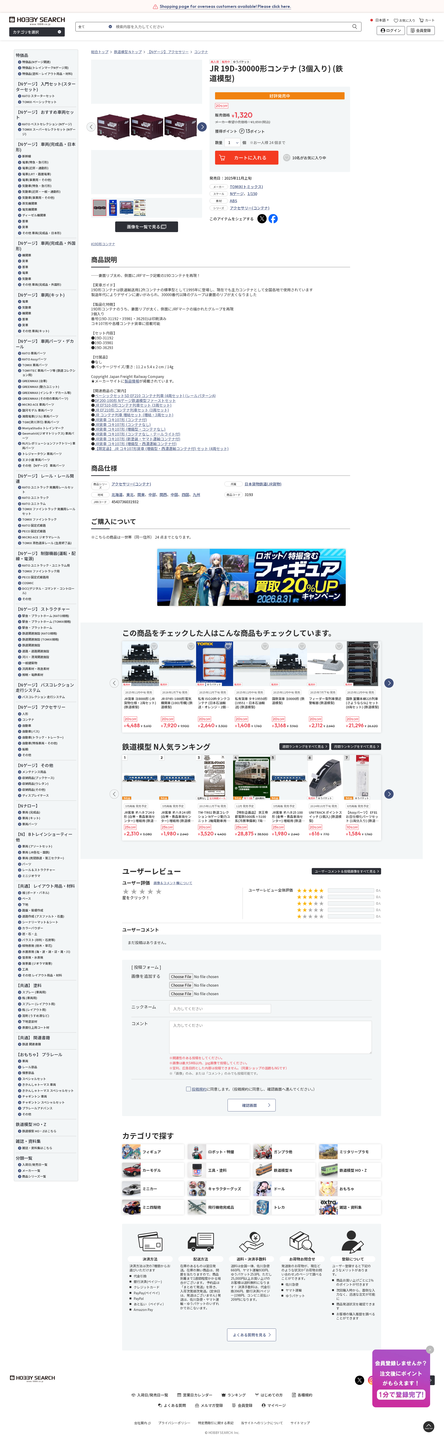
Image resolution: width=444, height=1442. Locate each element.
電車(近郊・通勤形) (35, 168)
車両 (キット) (31, 818)
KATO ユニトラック (35, 497)
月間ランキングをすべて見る (355, 746)
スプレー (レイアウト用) (38, 1004)
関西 (163, 494)
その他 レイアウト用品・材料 (42, 975)
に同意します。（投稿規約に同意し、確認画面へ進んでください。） (254, 1089)
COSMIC (28, 583)
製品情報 (131, 381)
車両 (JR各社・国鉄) (36, 852)
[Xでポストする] (262, 218)
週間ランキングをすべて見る (303, 746)
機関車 (26, 255)
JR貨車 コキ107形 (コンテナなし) (123, 424)
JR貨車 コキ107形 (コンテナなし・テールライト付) (137, 434)
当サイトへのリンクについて (262, 1423)
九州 (196, 494)
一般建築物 (29, 663)
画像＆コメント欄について (173, 883)
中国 (174, 494)
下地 (25, 904)
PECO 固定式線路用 (35, 577)
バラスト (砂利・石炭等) (38, 940)
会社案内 (140, 1423)
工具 (25, 969)
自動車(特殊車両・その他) (40, 743)
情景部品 (28, 1073)
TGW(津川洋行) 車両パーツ (40, 422)
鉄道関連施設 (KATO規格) (39, 633)
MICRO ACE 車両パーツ (38, 404)
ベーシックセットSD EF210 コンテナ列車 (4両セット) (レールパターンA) (155, 395)
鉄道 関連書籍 (31, 1044)
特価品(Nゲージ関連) (36, 62)
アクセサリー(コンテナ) (249, 208)
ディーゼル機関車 (34, 215)
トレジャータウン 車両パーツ (42, 453)
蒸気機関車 (29, 203)
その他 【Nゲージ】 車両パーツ (43, 465)
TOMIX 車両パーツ (35, 365)
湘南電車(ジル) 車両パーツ (40, 416)
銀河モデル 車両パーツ (37, 410)
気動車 (26, 278)
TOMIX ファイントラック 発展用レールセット (48, 511)
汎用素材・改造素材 (35, 668)
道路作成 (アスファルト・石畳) (43, 916)
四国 (185, 494)
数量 (218, 142)
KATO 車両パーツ (34, 353)
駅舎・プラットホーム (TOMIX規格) (46, 621)
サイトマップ (300, 1423)
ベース (26, 898)
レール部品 (29, 1067)
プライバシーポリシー (174, 1423)
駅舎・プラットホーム (37, 627)
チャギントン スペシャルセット (43, 1102)
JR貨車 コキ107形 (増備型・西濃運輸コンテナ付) (136, 443)
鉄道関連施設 (31, 645)
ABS (233, 200)
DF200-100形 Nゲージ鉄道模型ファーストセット (135, 400)
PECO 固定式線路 (34, 531)
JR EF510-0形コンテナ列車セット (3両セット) (133, 405)
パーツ (26, 864)
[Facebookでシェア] (273, 218)
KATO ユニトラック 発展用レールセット (48, 489)
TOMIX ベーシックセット (39, 102)
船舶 (25, 749)
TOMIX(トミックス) (246, 186)
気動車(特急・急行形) (37, 186)
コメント (139, 1023)
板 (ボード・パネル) (35, 892)
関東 (141, 494)
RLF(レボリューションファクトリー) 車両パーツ (48, 445)
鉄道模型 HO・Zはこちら (39, 1131)
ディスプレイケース (35, 795)
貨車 (25, 227)
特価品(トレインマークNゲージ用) (45, 67)
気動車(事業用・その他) (38, 197)
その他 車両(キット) (35, 331)
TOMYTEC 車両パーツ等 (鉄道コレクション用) (48, 372)
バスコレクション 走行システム (43, 697)
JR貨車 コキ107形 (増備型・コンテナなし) (130, 429)
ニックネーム (143, 1007)
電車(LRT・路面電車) (36, 174)
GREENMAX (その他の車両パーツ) (45, 398)
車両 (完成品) (31, 812)
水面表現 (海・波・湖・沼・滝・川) (46, 951)
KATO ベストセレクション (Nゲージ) (47, 124)
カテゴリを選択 (26, 32)
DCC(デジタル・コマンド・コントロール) (48, 590)
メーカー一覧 (31, 1170)
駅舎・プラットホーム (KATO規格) (45, 616)
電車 (25, 272)
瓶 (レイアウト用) (34, 1009)
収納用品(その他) (34, 789)
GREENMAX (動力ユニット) (40, 386)
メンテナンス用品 (34, 772)
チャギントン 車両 (34, 1096)
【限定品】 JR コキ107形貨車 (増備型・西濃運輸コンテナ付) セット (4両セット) (162, 448)
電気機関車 (29, 209)
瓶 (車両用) (29, 998)
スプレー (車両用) (34, 992)
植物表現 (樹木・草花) (37, 945)
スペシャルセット (34, 1079)
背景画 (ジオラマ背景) (37, 963)
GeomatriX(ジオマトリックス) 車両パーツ (48, 435)
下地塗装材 (29, 1021)
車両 (25, 1061)
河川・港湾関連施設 (35, 657)
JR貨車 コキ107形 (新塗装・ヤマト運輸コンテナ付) (137, 439)
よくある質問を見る (249, 1335)
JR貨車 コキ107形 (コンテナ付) (121, 419)
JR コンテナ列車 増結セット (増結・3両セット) (134, 414)
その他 (26, 599)
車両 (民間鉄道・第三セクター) (43, 858)
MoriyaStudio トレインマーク (43, 428)
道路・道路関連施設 (35, 651)
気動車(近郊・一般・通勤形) (41, 191)
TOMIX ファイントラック (39, 519)
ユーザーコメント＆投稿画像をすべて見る (345, 871)
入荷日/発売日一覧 (34, 1164)
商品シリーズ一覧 (34, 1176)
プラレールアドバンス (37, 1108)
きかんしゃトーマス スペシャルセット (48, 1090)
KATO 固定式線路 (34, 525)
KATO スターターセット (38, 96)
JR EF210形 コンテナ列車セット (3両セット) (132, 410)
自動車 (26, 725)
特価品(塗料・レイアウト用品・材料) (47, 73)
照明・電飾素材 (32, 674)
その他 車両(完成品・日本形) (41, 233)
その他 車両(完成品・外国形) (41, 284)
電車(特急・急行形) (35, 162)
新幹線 (26, 156)
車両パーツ (29, 824)
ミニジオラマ (31, 876)
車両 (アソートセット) (37, 846)
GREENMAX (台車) (34, 381)
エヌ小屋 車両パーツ (36, 459)
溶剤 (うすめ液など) (35, 1015)
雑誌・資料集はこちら (37, 1148)
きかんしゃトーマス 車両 (39, 1084)
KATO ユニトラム (34, 503)
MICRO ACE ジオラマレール (41, 537)
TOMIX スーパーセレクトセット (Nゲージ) (49, 131)
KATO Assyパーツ (34, 359)
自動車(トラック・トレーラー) (43, 737)
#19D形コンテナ (103, 244)
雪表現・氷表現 (32, 957)
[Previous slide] (91, 127)
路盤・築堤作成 (32, 910)
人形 (25, 714)
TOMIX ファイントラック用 (41, 571)
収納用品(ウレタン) (35, 783)
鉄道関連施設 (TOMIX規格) (40, 639)
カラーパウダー (32, 928)
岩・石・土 (29, 934)
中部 (152, 494)
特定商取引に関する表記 (216, 1423)
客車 (25, 221)
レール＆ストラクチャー (38, 870)
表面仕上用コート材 (35, 1027)
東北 (130, 494)
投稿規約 (199, 1089)
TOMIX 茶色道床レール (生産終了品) (47, 543)
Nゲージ (237, 193)
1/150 (252, 193)
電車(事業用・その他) (37, 180)
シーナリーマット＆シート (40, 922)
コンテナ (28, 719)
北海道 (117, 494)
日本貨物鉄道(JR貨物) (263, 484)
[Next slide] (202, 127)
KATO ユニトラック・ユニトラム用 (46, 565)
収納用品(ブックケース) (38, 778)
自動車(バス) (31, 731)
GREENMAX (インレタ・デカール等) (46, 392)
